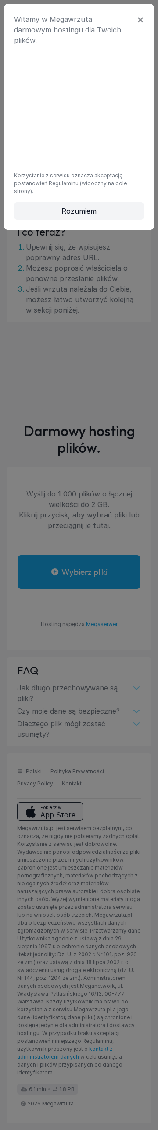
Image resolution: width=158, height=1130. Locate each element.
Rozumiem (79, 211)
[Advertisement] (79, 107)
